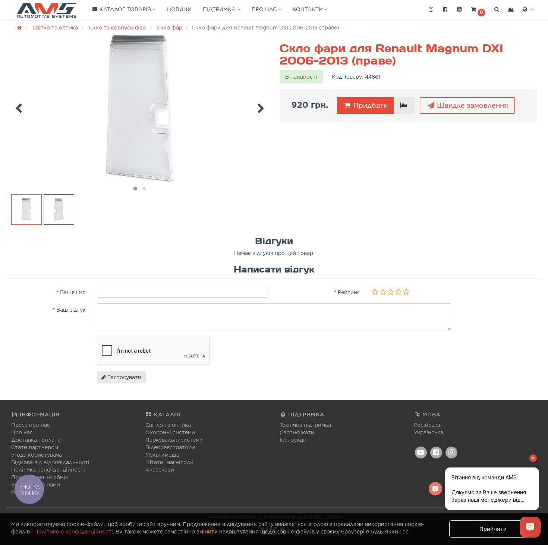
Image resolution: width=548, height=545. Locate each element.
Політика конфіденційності (48, 470)
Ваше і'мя (73, 292)
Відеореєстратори (170, 447)
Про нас (265, 9)
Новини (179, 9)
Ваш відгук (71, 310)
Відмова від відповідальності (50, 462)
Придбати (370, 105)
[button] (477, 9)
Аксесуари (159, 470)
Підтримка (220, 9)
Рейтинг (349, 292)
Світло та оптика (168, 425)
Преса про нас (30, 425)
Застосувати (123, 377)
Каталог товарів (125, 9)
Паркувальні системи (174, 440)
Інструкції (293, 440)
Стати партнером (34, 447)
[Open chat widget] (530, 527)
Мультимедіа (162, 455)
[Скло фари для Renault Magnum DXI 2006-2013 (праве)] (139, 108)
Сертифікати (297, 432)
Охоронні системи (170, 432)
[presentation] (18, 107)
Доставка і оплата (35, 440)
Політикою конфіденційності (73, 532)
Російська (427, 425)
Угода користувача (36, 455)
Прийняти (493, 529)
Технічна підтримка (305, 425)
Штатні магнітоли (169, 462)
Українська (428, 432)
